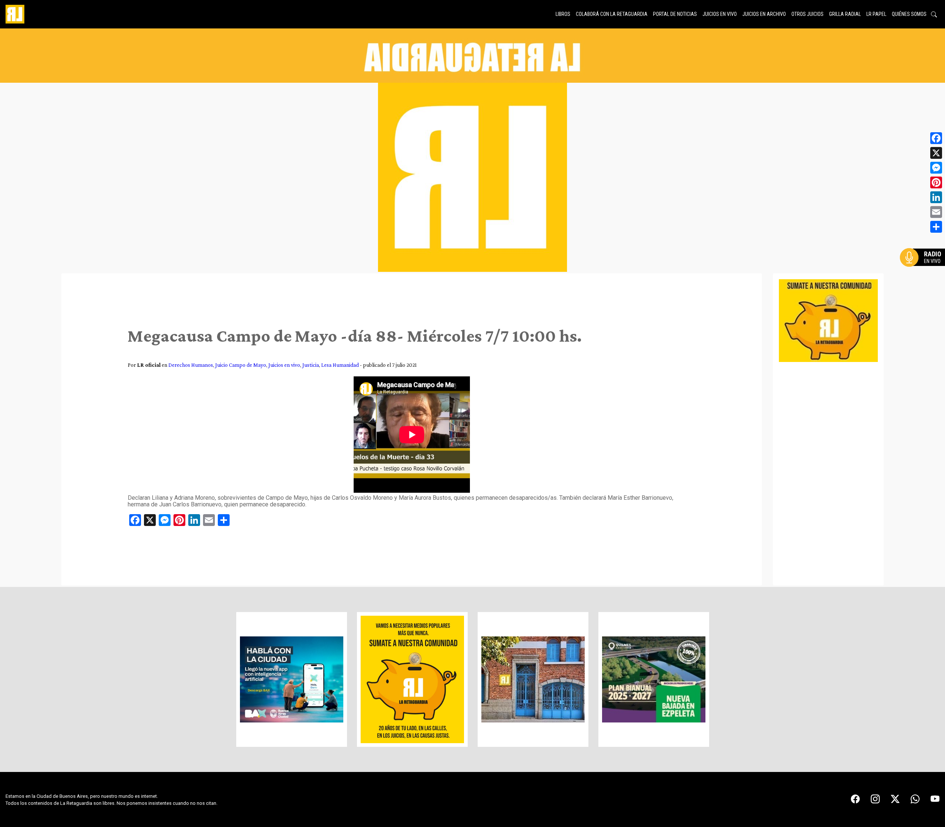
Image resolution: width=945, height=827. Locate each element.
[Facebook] (936, 138)
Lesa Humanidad (340, 365)
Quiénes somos (909, 14)
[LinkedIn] (936, 197)
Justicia (310, 365)
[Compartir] (936, 226)
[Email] (936, 212)
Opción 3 (924, 275)
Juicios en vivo (719, 14)
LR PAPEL (876, 14)
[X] (936, 153)
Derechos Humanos (190, 365)
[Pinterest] (936, 182)
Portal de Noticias (675, 14)
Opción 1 (924, 269)
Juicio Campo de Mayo (240, 365)
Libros (563, 14)
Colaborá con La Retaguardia (611, 14)
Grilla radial (845, 14)
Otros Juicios (807, 14)
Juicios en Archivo (764, 14)
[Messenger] (936, 167)
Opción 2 (924, 272)
